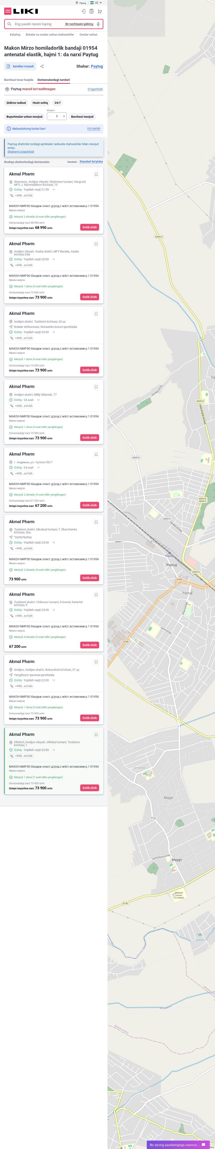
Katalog (15, 34)
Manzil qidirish (7, 89)
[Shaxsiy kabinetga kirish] (83, 11)
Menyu (7, 11)
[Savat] (99, 11)
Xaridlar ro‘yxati (91, 11)
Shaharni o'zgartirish (21, 151)
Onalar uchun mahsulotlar (97, 34)
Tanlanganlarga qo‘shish (96, 174)
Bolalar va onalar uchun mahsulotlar (50, 34)
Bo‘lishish (42, 66)
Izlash (9, 24)
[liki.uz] (25, 11)
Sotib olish (90, 227)
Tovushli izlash (98, 24)
